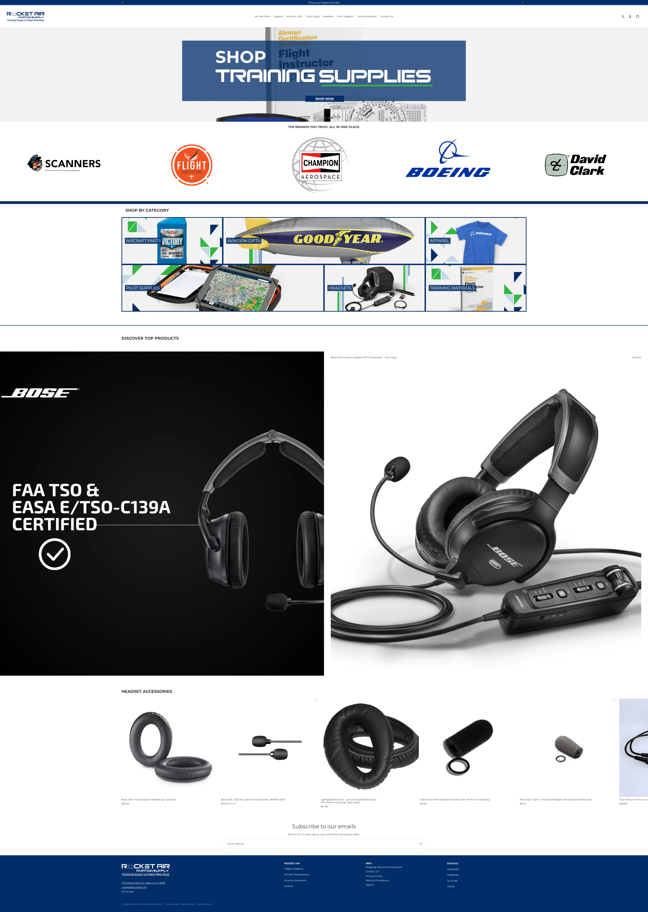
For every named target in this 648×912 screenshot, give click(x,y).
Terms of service (204, 904)
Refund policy (188, 904)
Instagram (453, 869)
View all (521, 692)
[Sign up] (420, 843)
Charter (288, 886)
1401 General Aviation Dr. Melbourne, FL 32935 (143, 883)
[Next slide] (644, 74)
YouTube (452, 880)
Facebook (453, 874)
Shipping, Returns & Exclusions (384, 867)
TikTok (451, 886)
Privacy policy (172, 904)
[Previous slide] (4, 74)
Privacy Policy (374, 876)
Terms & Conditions (377, 880)
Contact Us (372, 871)
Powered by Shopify (151, 904)
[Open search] (623, 16)
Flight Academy (293, 868)
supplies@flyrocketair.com (134, 887)
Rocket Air (134, 904)
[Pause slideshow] (314, 118)
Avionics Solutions (295, 880)
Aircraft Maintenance (296, 874)
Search (370, 884)
